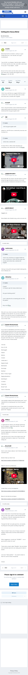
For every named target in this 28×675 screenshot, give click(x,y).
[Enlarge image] (3, 74)
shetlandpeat (9, 208)
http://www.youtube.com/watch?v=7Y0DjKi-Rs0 (12, 460)
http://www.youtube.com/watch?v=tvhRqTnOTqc (13, 499)
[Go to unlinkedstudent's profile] (2, 174)
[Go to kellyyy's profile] (2, 420)
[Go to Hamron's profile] (2, 89)
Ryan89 (7, 509)
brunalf (7, 102)
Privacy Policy (14, 671)
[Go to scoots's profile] (2, 49)
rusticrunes (9, 248)
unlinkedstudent (10, 173)
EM (6, 117)
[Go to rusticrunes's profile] (2, 249)
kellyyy (7, 419)
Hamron (7, 88)
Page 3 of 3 (14, 42)
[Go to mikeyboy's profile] (2, 277)
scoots (7, 49)
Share (14, 592)
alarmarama (5, 36)
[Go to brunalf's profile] (2, 103)
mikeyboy (8, 277)
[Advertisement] (14, 24)
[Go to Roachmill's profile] (2, 446)
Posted (11, 50)
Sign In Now (14, 584)
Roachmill (8, 446)
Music (11, 37)
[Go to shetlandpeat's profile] (2, 209)
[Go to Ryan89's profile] (2, 509)
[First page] (2, 43)
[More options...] (25, 50)
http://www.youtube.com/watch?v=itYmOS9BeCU (13, 491)
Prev (5, 42)
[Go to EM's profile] (2, 118)
